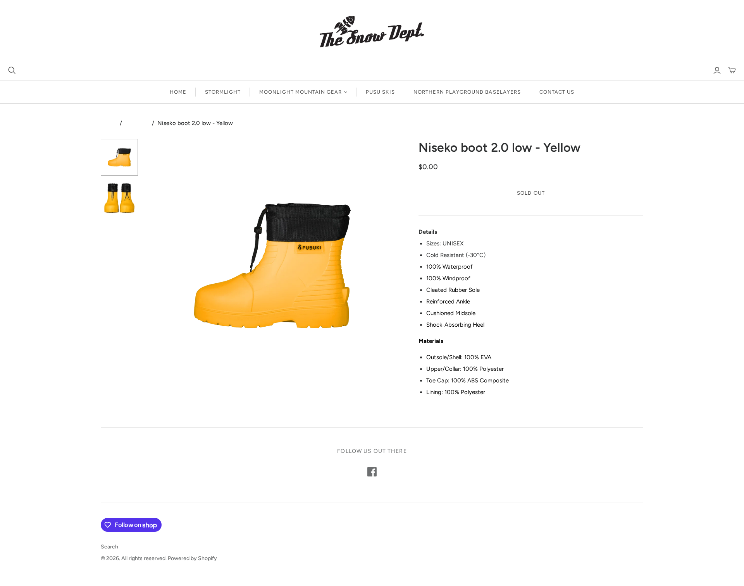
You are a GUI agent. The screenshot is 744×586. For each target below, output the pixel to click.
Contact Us (556, 92)
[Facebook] (372, 471)
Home (178, 92)
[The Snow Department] (372, 33)
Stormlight (223, 92)
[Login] (717, 70)
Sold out (530, 193)
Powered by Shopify (192, 558)
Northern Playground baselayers (467, 92)
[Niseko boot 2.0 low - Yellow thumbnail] (119, 157)
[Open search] (12, 70)
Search (109, 546)
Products (137, 123)
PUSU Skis (380, 92)
